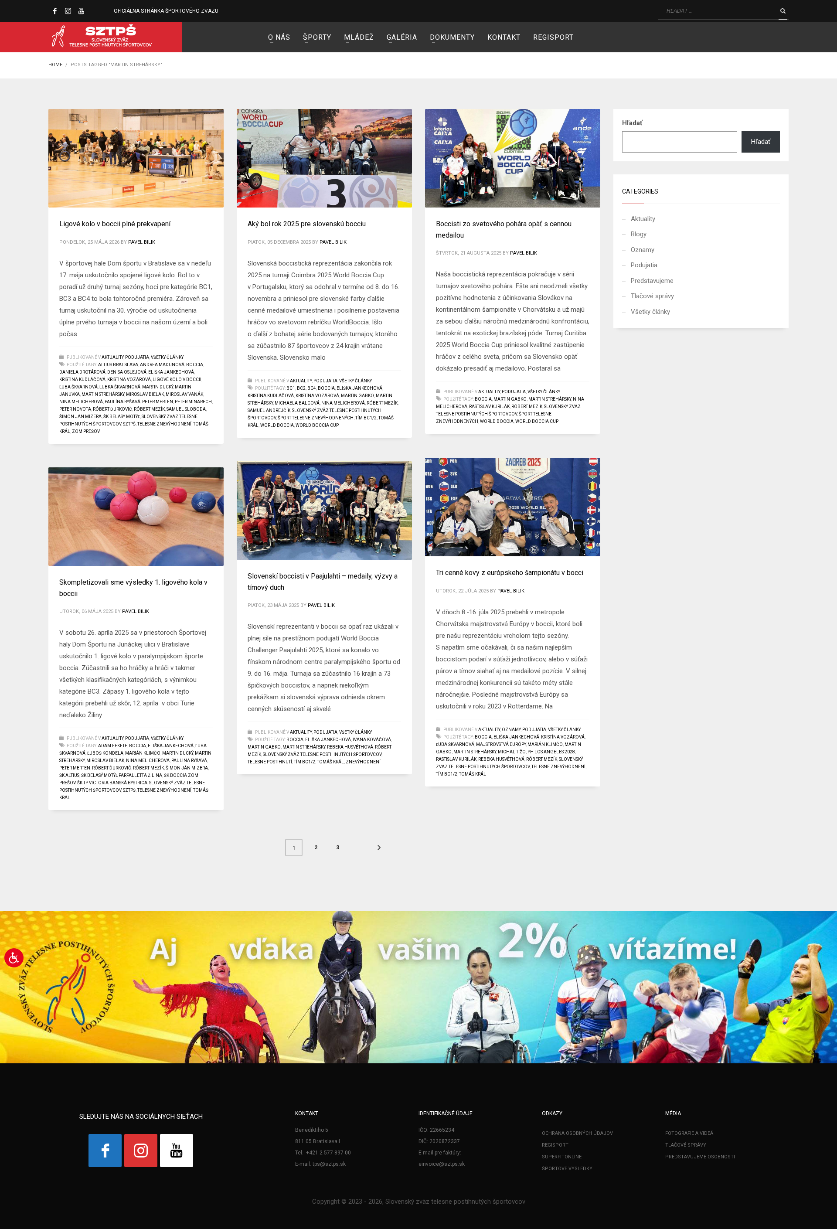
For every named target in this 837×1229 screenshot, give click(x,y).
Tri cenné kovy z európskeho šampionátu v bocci (509, 573)
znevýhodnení (363, 761)
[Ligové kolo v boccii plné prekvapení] (136, 158)
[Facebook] (54, 10)
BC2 (301, 388)
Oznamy (511, 729)
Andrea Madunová (162, 364)
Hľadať (632, 123)
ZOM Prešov (86, 431)
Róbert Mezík (149, 409)
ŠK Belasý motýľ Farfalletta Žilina (121, 775)
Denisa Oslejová (126, 372)
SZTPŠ (129, 424)
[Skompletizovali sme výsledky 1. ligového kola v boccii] (136, 516)
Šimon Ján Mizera (80, 416)
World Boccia (277, 425)
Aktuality (112, 357)
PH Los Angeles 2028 (551, 751)
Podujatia (137, 357)
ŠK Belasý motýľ (121, 416)
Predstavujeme (652, 281)
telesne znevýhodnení (164, 424)
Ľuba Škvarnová (78, 387)
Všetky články (167, 357)
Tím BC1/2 (366, 417)
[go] (783, 11)
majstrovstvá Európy (501, 744)
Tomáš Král (472, 774)
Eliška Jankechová (171, 372)
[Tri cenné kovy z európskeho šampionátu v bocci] (512, 507)
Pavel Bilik (141, 242)
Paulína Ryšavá (122, 401)
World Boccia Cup (317, 425)
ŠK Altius (69, 775)
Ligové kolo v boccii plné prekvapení (114, 224)
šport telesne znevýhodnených (316, 417)
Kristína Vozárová (129, 379)
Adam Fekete (112, 745)
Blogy (638, 234)
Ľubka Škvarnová (119, 387)
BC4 (311, 388)
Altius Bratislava (118, 364)
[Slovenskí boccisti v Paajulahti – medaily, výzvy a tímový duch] (324, 510)
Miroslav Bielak (145, 394)
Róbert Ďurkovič (112, 409)
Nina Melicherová (81, 401)
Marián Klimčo (545, 744)
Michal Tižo (512, 751)
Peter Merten (157, 401)
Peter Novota (75, 409)
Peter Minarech (193, 401)
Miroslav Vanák (184, 394)
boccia (194, 364)
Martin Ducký (157, 387)
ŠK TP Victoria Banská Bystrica (112, 782)
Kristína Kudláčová (82, 379)
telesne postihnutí (270, 761)
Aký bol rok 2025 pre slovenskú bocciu (307, 224)
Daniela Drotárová (82, 372)
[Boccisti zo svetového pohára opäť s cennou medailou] (512, 158)
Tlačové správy (652, 296)
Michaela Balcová (297, 403)
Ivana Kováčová (372, 739)
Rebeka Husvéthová (501, 759)
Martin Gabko (357, 395)
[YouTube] (81, 10)
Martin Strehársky (103, 394)
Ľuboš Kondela (105, 753)
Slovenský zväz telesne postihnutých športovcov (322, 754)
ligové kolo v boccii (177, 379)
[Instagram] (68, 10)
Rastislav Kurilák (489, 406)
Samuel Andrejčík (269, 410)
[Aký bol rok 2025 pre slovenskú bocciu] (324, 158)
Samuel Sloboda (186, 409)
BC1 (290, 388)
